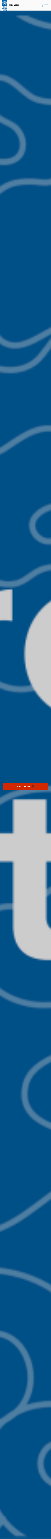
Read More (23, 786)
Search (41, 5)
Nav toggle (46, 5)
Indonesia (14, 5)
